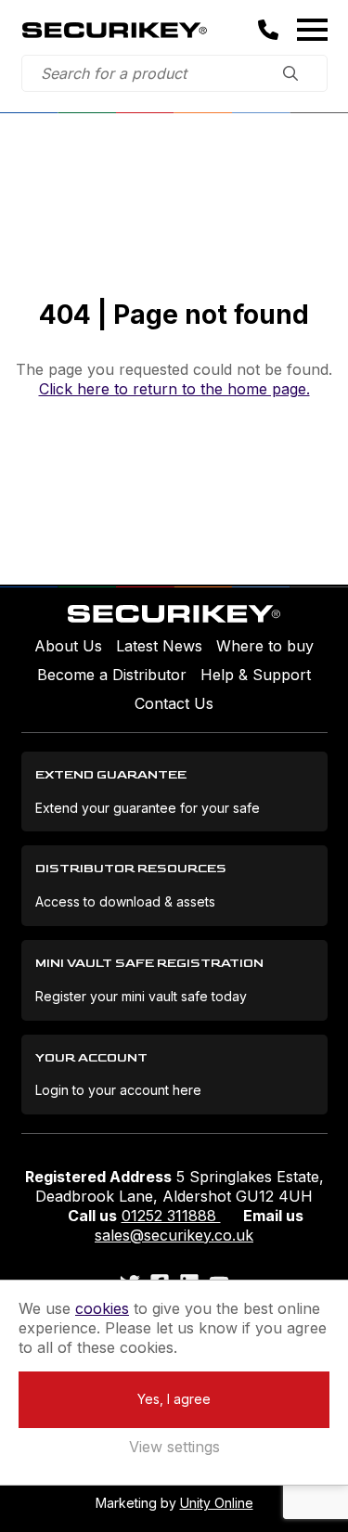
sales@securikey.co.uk (174, 1235)
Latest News (159, 646)
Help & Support (255, 674)
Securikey (114, 29)
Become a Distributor (112, 674)
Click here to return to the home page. (174, 389)
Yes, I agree (174, 1399)
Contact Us (174, 703)
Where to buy (265, 646)
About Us (68, 646)
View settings (174, 1446)
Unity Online (216, 1503)
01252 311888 (171, 1215)
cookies (102, 1308)
